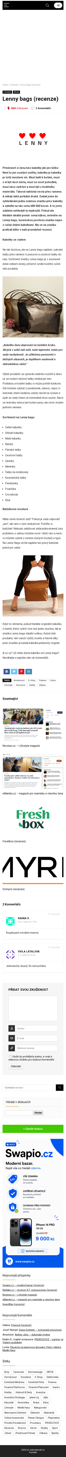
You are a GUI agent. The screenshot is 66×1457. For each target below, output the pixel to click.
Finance (43, 680)
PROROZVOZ (52, 1423)
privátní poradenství (15, 1423)
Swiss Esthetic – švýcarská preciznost (40, 1329)
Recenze (20, 685)
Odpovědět (55, 914)
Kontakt (33, 1452)
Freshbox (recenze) (14, 841)
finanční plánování (39, 1387)
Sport (55, 1428)
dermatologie (35, 1372)
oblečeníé (49, 1412)
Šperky (55, 1433)
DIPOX (50, 1372)
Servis (33, 1428)
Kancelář (9, 1402)
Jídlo (45, 1397)
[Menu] (7, 5)
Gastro (56, 1387)
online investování (14, 1417)
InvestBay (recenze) (14, 1304)
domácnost (19, 680)
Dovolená (26, 1377)
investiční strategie (14, 1397)
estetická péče (36, 1382)
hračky (8, 1392)
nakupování (40, 1407)
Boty (6, 1372)
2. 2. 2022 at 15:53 (26, 955)
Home (5, 85)
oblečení (35, 1412)
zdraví (7, 1433)
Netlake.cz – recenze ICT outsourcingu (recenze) (30, 1290)
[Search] (47, 5)
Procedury (35, 1423)
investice (41, 1392)
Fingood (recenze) (21, 1325)
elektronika (53, 1377)
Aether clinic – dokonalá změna (32, 1334)
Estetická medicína (14, 1382)
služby (32, 685)
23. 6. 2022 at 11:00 (27, 922)
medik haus (24, 1407)
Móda (16, 92)
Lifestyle (14, 85)
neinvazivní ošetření (15, 1412)
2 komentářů (43, 108)
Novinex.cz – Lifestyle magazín (21, 745)
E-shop (31, 680)
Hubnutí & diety (24, 1392)
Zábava (42, 685)
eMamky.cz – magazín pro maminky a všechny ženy (33, 793)
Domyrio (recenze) (14, 889)
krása (53, 680)
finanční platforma (14, 1387)
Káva (46, 1402)
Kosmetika (23, 1402)
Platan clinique (36, 1417)
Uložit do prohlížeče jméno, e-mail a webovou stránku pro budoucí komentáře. (31, 1058)
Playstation (54, 1417)
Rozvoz (22, 1428)
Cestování (18, 1372)
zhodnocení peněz (25, 1433)
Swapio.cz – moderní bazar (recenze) (23, 1285)
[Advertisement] (33, 45)
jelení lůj (34, 1397)
